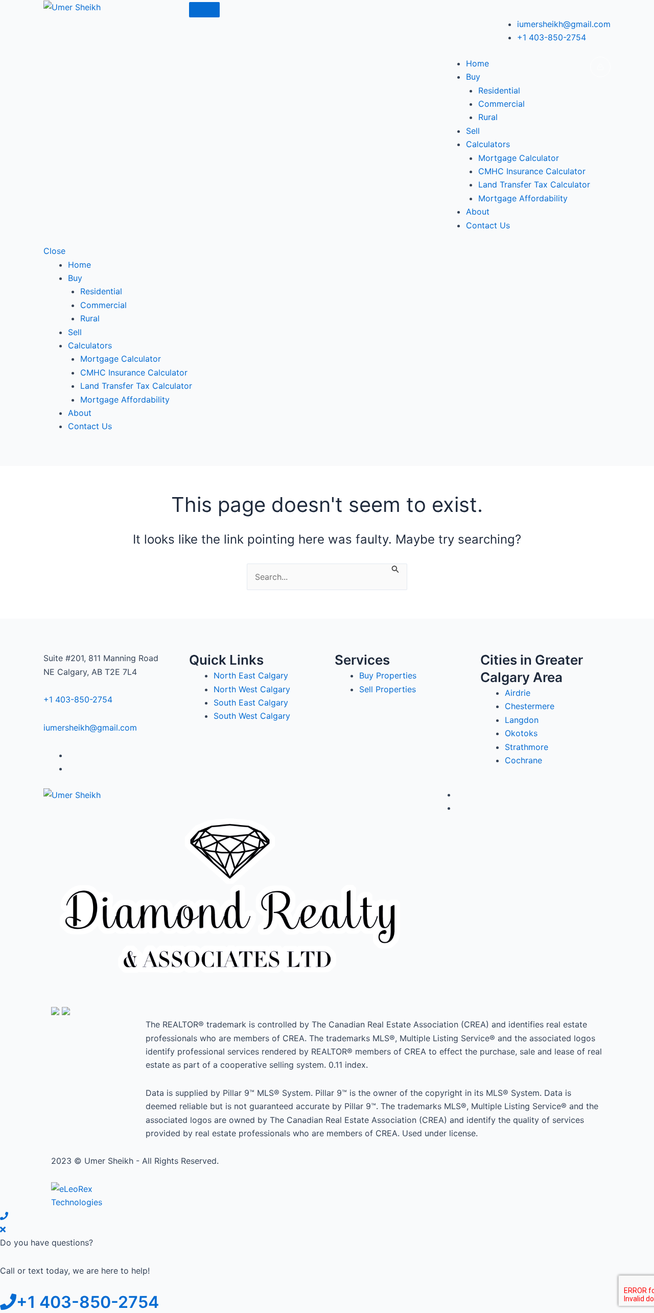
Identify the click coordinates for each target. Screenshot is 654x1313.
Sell (473, 131)
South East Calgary (251, 702)
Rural (488, 117)
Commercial (501, 104)
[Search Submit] (395, 568)
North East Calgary (251, 675)
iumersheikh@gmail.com (564, 24)
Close (54, 251)
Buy (473, 77)
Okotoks (521, 733)
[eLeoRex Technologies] (89, 1195)
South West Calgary (252, 716)
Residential (499, 90)
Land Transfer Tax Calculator (534, 184)
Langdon (522, 720)
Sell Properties (387, 689)
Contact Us (488, 225)
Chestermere (529, 706)
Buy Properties (387, 675)
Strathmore (526, 747)
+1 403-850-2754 (551, 37)
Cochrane (523, 760)
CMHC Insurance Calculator (532, 171)
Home (477, 63)
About (477, 211)
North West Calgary (252, 689)
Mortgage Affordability (523, 198)
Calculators (488, 144)
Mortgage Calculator (518, 158)
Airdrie (517, 693)
